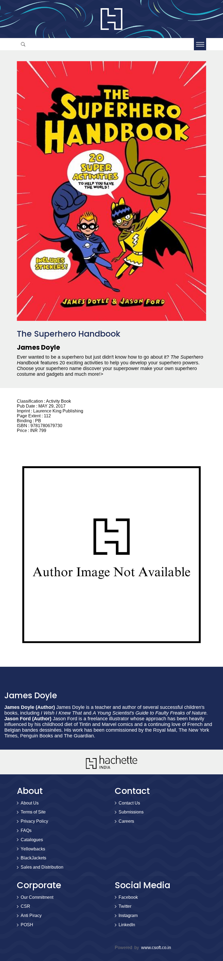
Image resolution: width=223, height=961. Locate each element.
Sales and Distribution (42, 867)
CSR (25, 906)
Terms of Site (33, 812)
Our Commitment (37, 897)
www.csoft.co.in (156, 947)
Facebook (128, 897)
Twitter (125, 906)
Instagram (128, 915)
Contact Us (129, 803)
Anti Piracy (31, 915)
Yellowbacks (33, 849)
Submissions (131, 812)
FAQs (26, 830)
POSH (27, 924)
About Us (30, 803)
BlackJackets (33, 858)
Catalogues (32, 839)
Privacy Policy (34, 821)
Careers (126, 821)
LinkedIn (127, 924)
